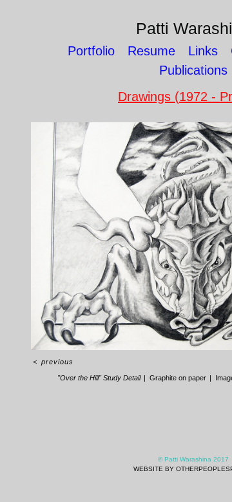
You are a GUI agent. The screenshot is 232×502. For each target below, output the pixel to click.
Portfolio (91, 51)
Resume (151, 51)
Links (203, 51)
